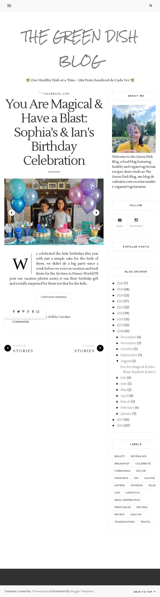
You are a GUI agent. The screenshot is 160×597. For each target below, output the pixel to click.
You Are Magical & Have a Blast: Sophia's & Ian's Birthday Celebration (54, 132)
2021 (120, 313)
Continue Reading (54, 297)
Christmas (122, 470)
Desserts (121, 478)
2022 (120, 307)
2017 (120, 420)
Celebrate (52, 93)
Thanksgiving (124, 521)
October (127, 349)
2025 (120, 289)
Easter (149, 478)
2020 (120, 319)
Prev (12, 213)
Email (120, 226)
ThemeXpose (40, 591)
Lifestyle (133, 492)
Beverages (138, 456)
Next (96, 213)
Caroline (64, 317)
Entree (119, 485)
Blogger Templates (82, 591)
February (127, 408)
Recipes (142, 507)
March (125, 402)
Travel (145, 521)
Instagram (136, 226)
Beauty (119, 456)
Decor (141, 470)
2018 (120, 331)
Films (153, 485)
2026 (120, 283)
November (129, 343)
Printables (122, 507)
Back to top (143, 591)
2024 (120, 295)
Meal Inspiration (127, 500)
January (126, 414)
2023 (120, 301)
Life (66, 93)
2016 (120, 426)
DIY (136, 478)
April (125, 396)
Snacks (135, 514)
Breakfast (122, 463)
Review (119, 514)
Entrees (137, 485)
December (128, 337)
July (123, 378)
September (129, 355)
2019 (120, 325)
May (124, 390)
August (126, 361)
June (124, 384)
